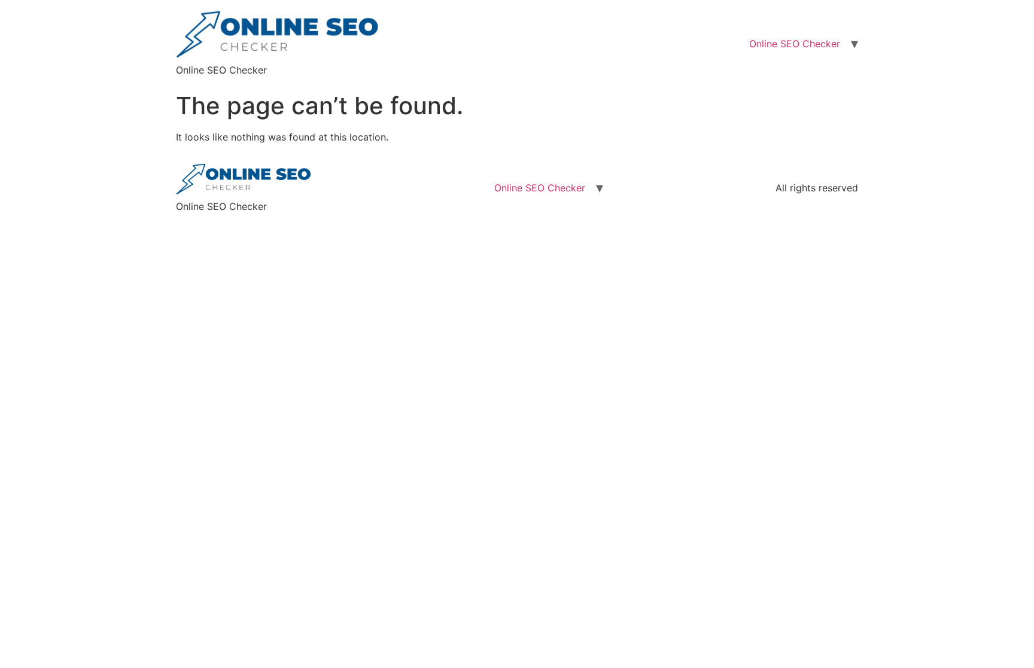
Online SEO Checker (794, 44)
